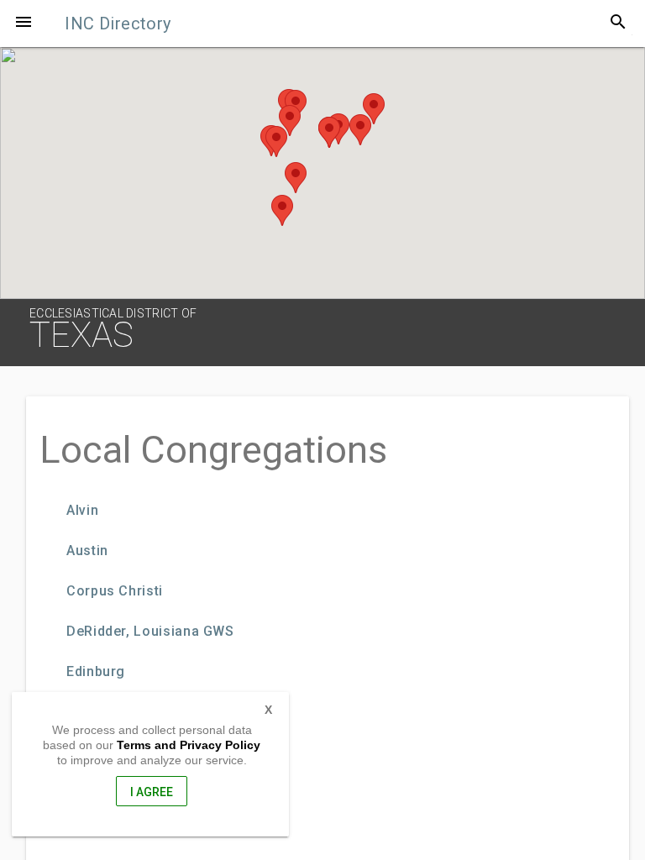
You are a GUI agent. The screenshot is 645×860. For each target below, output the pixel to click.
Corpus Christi (114, 591)
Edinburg (95, 672)
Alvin (82, 510)
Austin (87, 551)
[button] (23, 23)
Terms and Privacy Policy (188, 745)
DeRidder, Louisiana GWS (150, 631)
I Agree (151, 792)
